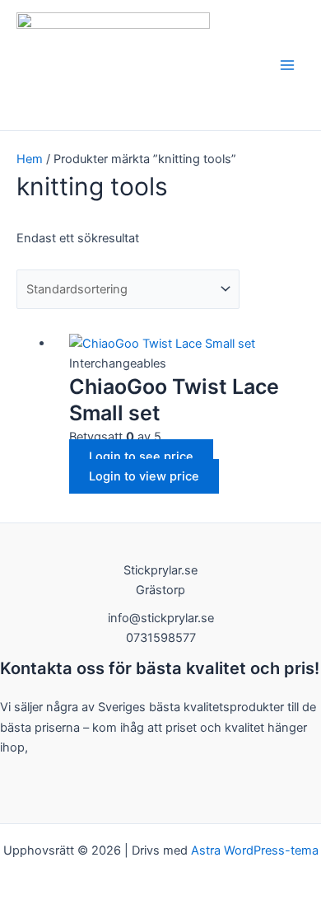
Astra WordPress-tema (255, 850)
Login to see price (141, 456)
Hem (29, 159)
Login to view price (144, 476)
